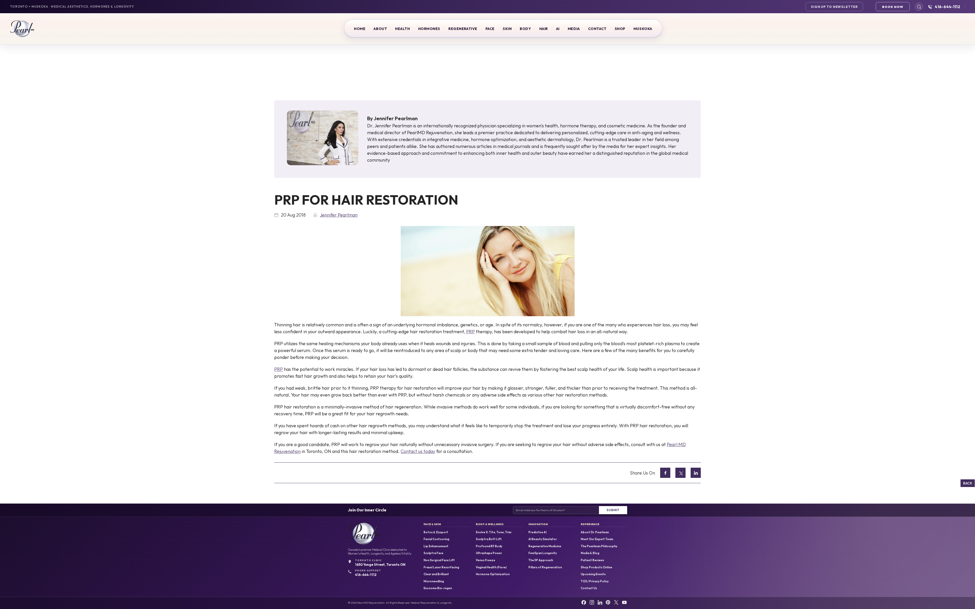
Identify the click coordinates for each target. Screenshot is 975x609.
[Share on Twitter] (680, 473)
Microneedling (434, 581)
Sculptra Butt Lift (489, 539)
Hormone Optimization (493, 574)
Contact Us (589, 588)
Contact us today (418, 451)
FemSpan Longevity (542, 553)
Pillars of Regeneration (545, 567)
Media (574, 28)
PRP (470, 331)
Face (490, 28)
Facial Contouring (436, 539)
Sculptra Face (433, 553)
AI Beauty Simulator (542, 539)
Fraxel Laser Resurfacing (441, 567)
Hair (543, 28)
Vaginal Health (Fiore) (491, 567)
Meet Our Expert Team (597, 539)
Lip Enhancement (436, 546)
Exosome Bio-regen (438, 588)
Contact (597, 28)
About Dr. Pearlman (595, 532)
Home (359, 28)
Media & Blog (590, 553)
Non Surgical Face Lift (439, 560)
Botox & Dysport (436, 532)
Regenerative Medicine (544, 546)
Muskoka (642, 28)
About (380, 28)
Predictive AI (537, 532)
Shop (620, 28)
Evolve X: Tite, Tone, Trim (493, 532)
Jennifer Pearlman (396, 118)
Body (525, 28)
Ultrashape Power (489, 553)
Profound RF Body (489, 546)
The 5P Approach (540, 560)
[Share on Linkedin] (696, 473)
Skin (507, 28)
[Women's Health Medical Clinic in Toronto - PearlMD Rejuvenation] (22, 28)
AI (558, 28)
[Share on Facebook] (665, 473)
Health (402, 28)
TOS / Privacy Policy (595, 581)
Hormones (429, 28)
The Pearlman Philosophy (599, 546)
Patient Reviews (592, 560)
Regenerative (462, 28)
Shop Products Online (596, 567)
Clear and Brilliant (436, 574)
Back (967, 483)
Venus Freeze (485, 560)
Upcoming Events (593, 574)
